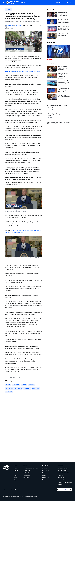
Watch (15, 475)
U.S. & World (45, 470)
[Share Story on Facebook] (24, 25)
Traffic (15, 472)
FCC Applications (6, 496)
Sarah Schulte (9, 25)
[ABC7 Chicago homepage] (12, 2)
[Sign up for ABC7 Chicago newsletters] (14, 489)
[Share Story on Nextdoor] (34, 25)
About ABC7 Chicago (63, 468)
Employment (61, 479)
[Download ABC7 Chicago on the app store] (60, 489)
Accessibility (61, 477)
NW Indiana (25, 477)
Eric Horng (18, 25)
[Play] (58, 51)
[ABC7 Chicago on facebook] (4, 489)
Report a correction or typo (10, 375)
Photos (15, 477)
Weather (16, 470)
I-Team (44, 472)
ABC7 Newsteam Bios (63, 470)
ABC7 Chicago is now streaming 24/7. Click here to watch (22, 71)
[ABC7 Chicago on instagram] (11, 489)
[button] (3, 2)
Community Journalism (63, 472)
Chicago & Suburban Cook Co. (30, 468)
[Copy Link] (41, 25)
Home (15, 468)
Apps (15, 479)
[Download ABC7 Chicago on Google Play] (68, 489)
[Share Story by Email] (37, 25)
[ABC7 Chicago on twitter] (7, 489)
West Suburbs (26, 472)
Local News (45, 468)
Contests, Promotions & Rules (65, 482)
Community (60, 484)
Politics (44, 475)
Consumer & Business (47, 479)
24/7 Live (22, 2)
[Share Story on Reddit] (31, 25)
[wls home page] (6, 467)
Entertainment (45, 477)
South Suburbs (26, 475)
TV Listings (60, 475)
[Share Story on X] (27, 25)
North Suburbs (26, 470)
